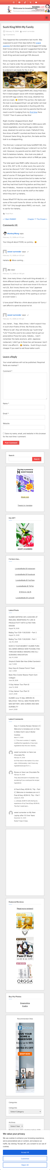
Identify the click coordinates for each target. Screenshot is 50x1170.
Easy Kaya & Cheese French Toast (22, 668)
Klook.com (25, 497)
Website (6, 423)
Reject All (25, 1165)
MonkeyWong (13, 233)
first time (33, 112)
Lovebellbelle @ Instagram (25, 569)
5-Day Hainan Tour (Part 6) (19, 684)
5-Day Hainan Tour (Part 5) (19, 691)
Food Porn (9, 214)
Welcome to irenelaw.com (25, 8)
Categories (13, 1108)
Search (11, 455)
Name (6, 403)
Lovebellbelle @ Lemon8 (25, 598)
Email (6, 413)
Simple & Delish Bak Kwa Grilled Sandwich (24, 661)
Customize (25, 1159)
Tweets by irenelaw (25, 505)
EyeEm (25, 1006)
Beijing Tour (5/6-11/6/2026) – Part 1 (23, 639)
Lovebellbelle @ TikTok (25, 586)
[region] (25, 1150)
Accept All (25, 1152)
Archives (12, 1122)
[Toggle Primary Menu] (46, 17)
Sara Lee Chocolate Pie (30, 772)
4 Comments (10, 35)
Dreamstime (25, 1003)
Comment (7, 371)
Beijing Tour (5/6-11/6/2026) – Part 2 (23, 632)
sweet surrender (28, 31)
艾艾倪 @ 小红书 (25, 592)
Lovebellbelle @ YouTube (25, 580)
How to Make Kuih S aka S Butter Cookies (26, 732)
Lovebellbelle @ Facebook (25, 574)
